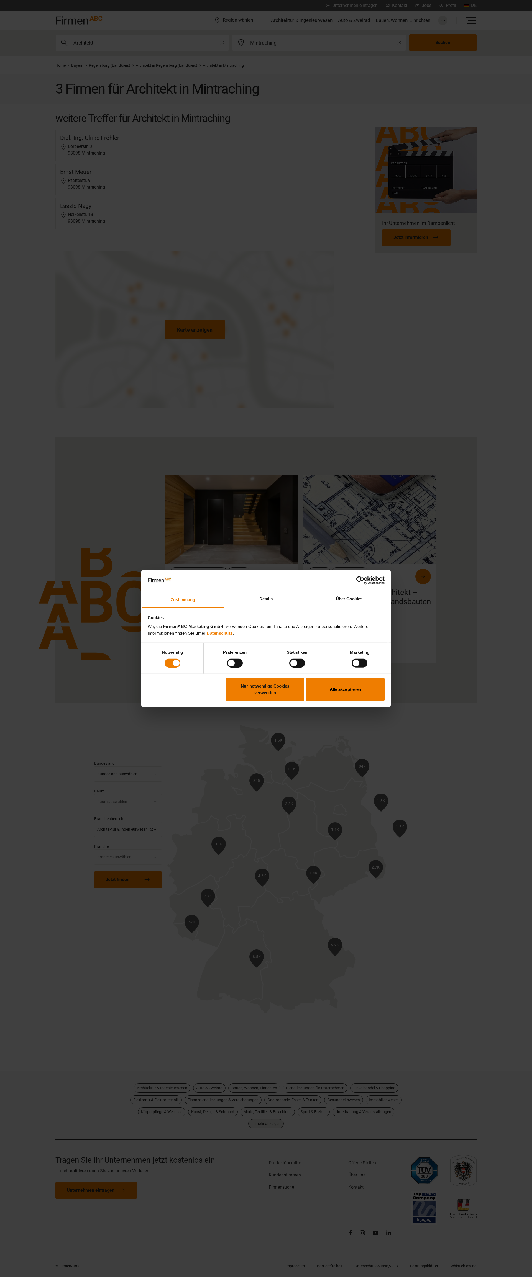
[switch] (235, 662)
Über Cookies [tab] (349, 598)
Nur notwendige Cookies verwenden (265, 689)
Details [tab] (266, 598)
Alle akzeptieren (345, 689)
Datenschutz (220, 633)
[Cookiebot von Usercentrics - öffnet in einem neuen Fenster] (360, 580)
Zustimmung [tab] (183, 599)
